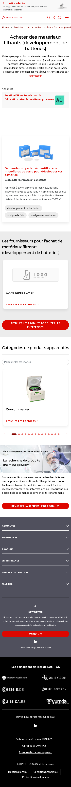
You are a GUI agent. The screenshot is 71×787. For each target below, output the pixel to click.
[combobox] (35, 362)
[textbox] (35, 362)
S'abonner (35, 634)
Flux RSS (7, 584)
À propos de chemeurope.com (35, 752)
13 (55, 434)
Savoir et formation (15, 572)
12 (52, 434)
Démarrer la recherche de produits (35, 506)
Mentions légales (18, 771)
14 (58, 434)
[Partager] (54, 18)
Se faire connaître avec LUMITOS (34, 739)
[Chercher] (48, 18)
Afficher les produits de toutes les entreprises (35, 325)
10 (45, 434)
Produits (8, 549)
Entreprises (9, 537)
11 (49, 434)
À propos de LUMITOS (34, 745)
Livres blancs (10, 560)
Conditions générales (46, 771)
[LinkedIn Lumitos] (35, 726)
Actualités (9, 526)
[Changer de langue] (59, 18)
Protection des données (35, 777)
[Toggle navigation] (67, 18)
